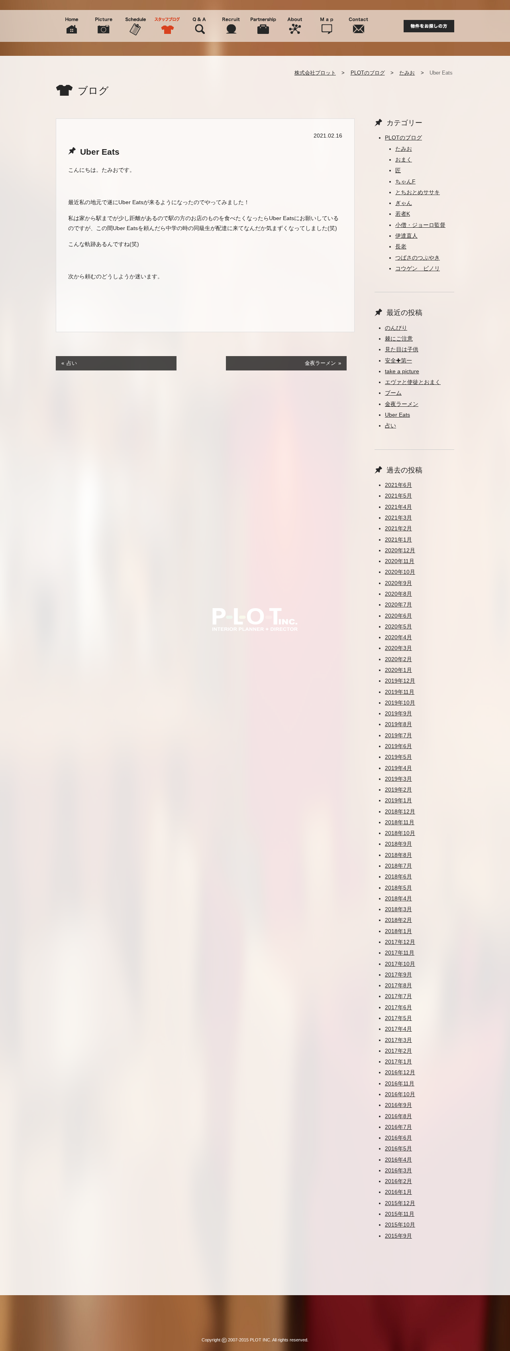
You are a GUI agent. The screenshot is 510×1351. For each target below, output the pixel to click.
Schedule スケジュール (135, 26)
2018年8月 (398, 855)
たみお (407, 73)
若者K (402, 214)
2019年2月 (398, 789)
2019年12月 (400, 680)
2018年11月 (399, 822)
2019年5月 (398, 757)
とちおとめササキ (417, 192)
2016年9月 (398, 1105)
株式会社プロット (315, 73)
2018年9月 (398, 844)
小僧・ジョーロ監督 (420, 225)
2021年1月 (398, 539)
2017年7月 (398, 996)
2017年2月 (398, 1051)
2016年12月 (400, 1072)
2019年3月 (398, 779)
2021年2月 (398, 528)
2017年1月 (398, 1061)
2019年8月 (398, 724)
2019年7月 (398, 735)
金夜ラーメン (320, 363)
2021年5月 (398, 495)
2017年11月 (399, 952)
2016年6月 (398, 1137)
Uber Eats (397, 415)
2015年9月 (398, 1236)
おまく (403, 159)
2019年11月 (399, 692)
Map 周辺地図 (327, 26)
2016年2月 (398, 1181)
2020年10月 (400, 572)
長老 (400, 246)
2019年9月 (398, 713)
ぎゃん (403, 203)
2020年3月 (398, 648)
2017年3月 (398, 1040)
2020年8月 (398, 594)
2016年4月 (398, 1159)
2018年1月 (398, 931)
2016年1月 (398, 1192)
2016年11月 (399, 1083)
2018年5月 (398, 887)
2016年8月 (398, 1116)
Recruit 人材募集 (231, 26)
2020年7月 (398, 604)
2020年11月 (399, 561)
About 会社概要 (295, 26)
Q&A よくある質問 (199, 26)
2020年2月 (398, 659)
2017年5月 (398, 1018)
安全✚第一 (398, 360)
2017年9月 (398, 974)
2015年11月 (399, 1214)
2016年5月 (398, 1148)
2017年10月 (400, 964)
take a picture (402, 371)
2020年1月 (398, 670)
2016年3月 (398, 1170)
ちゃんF (405, 181)
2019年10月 (400, 702)
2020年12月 (400, 550)
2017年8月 (398, 985)
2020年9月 (398, 583)
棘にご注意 (399, 338)
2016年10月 (400, 1094)
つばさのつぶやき (417, 257)
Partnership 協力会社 (263, 26)
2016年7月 (398, 1127)
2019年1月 (398, 800)
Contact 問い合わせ (359, 26)
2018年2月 (398, 920)
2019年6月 (398, 746)
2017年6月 (398, 1007)
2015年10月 (400, 1224)
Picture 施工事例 (104, 26)
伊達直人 (406, 235)
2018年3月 (398, 909)
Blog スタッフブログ (167, 26)
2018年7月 (398, 866)
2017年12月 (400, 942)
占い (72, 363)
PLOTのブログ (368, 73)
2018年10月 (400, 833)
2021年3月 (398, 517)
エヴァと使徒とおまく (413, 382)
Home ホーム (72, 26)
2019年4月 (398, 768)
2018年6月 (398, 876)
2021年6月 (398, 485)
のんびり (396, 328)
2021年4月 (398, 507)
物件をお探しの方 (429, 26)
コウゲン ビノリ (417, 268)
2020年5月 (398, 626)
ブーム (393, 393)
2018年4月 (398, 898)
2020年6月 (398, 615)
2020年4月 (398, 637)
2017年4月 (398, 1029)
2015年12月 (400, 1203)
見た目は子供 (401, 349)
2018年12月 (400, 811)
